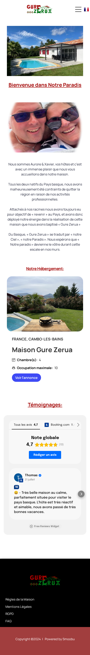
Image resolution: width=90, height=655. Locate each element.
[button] (8, 494)
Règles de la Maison (19, 599)
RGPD (9, 614)
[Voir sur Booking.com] (18, 477)
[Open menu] (78, 9)
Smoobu (69, 639)
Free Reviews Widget (46, 526)
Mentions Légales (18, 606)
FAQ (8, 621)
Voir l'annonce (26, 377)
